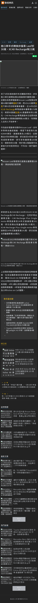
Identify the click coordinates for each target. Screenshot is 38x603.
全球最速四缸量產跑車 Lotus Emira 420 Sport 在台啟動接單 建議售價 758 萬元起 (19, 305)
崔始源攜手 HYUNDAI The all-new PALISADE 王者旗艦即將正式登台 (25, 579)
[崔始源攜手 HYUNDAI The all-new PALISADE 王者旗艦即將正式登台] (6, 580)
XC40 (3, 42)
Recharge (23, 42)
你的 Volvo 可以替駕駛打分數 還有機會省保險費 (24, 352)
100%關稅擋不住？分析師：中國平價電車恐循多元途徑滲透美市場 (25, 434)
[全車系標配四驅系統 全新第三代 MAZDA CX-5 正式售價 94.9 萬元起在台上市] (6, 445)
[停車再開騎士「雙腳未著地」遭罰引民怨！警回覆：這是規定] (6, 511)
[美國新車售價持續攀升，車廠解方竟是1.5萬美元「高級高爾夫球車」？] (6, 424)
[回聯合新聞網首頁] (2, 2)
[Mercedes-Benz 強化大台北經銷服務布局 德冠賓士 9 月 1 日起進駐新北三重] (6, 542)
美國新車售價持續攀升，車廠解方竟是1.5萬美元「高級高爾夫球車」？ (24, 423)
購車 (15, 42)
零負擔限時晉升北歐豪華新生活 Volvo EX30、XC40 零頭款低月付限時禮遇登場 (25, 361)
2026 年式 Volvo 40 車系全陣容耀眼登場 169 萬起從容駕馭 (25, 371)
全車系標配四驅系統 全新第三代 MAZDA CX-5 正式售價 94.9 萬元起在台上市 (24, 444)
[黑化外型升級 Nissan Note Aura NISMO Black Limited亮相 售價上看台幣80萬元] (6, 414)
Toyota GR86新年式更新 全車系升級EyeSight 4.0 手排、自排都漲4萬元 (20, 330)
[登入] (32, 3)
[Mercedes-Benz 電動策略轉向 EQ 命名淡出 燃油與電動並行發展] (6, 492)
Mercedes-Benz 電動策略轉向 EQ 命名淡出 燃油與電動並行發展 (24, 491)
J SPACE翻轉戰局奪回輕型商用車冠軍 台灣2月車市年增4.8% (25, 501)
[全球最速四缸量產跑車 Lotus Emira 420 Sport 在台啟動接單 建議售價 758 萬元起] (6, 570)
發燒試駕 (12, 7)
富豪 (30, 42)
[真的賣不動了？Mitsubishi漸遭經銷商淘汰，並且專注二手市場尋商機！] (6, 463)
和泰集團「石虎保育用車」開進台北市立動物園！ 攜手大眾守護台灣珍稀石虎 (20, 317)
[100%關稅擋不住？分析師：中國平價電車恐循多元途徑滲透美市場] (6, 435)
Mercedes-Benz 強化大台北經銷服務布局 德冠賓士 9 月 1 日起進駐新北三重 (24, 541)
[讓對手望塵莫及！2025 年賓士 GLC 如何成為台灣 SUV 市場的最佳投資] (6, 482)
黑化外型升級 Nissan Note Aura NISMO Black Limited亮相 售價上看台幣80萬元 (24, 413)
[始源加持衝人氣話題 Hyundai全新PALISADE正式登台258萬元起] (6, 551)
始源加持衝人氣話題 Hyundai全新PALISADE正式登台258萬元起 (19, 324)
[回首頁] (9, 2)
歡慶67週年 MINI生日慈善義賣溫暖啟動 (20, 311)
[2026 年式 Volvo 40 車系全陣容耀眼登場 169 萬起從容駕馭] (8, 371)
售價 (9, 42)
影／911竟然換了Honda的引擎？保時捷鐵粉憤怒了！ (25, 471)
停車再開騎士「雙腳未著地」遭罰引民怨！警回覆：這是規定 (25, 510)
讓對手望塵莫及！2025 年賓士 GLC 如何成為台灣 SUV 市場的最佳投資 (25, 482)
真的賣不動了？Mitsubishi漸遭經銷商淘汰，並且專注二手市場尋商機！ (24, 463)
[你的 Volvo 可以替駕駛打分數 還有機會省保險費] (8, 352)
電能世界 (28, 7)
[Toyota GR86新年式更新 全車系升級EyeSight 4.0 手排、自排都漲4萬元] (6, 532)
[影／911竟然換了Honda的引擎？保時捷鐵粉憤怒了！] (6, 473)
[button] (35, 2)
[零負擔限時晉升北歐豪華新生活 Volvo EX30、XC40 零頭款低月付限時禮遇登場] (8, 362)
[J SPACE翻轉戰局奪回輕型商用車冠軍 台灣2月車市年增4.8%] (6, 501)
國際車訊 (20, 7)
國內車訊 (4, 7)
